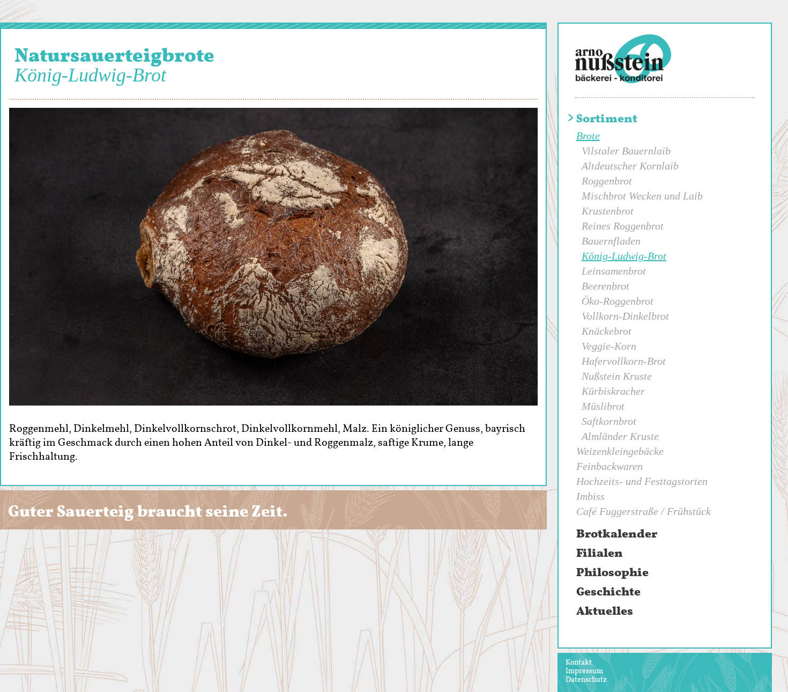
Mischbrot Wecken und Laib (642, 196)
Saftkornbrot (609, 421)
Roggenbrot (607, 181)
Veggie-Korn (609, 346)
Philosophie (612, 572)
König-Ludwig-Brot (624, 256)
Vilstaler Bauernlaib (626, 151)
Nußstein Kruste (617, 376)
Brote (588, 136)
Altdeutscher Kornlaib (630, 166)
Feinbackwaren (609, 466)
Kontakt (579, 662)
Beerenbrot (605, 286)
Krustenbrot (608, 211)
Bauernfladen (611, 241)
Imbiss (590, 496)
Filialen (599, 553)
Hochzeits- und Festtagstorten (642, 481)
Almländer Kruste (620, 436)
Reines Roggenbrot (623, 226)
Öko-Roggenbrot (617, 301)
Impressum (584, 670)
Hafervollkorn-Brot (624, 361)
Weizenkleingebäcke (620, 451)
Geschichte (608, 591)
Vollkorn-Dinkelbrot (625, 316)
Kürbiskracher (613, 391)
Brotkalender (616, 533)
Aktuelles (604, 611)
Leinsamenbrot (614, 271)
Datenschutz (586, 679)
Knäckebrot (606, 331)
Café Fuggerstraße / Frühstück (643, 511)
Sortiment (606, 118)
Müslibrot (603, 406)
